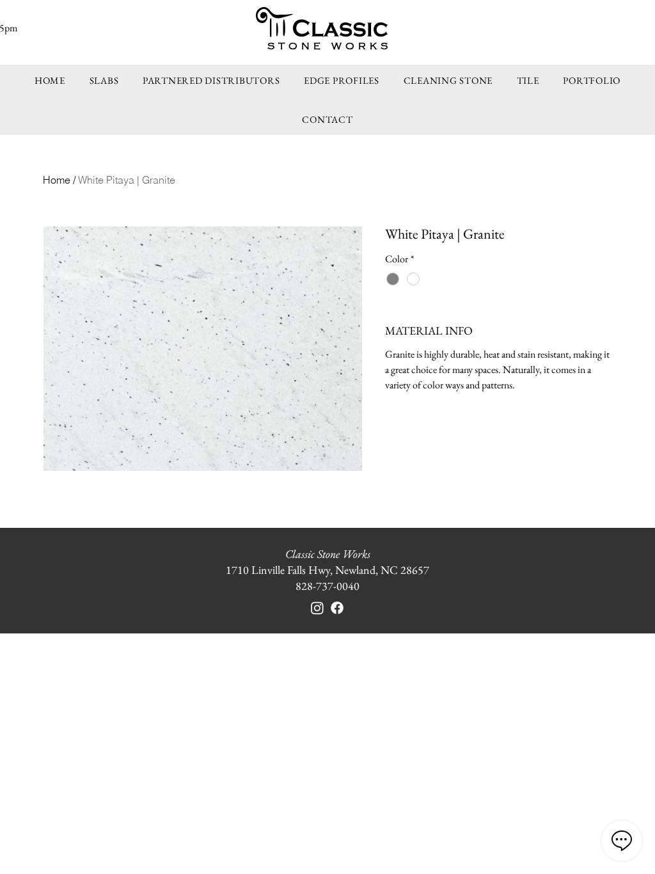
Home (56, 179)
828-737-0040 (327, 585)
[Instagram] (317, 608)
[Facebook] (337, 608)
